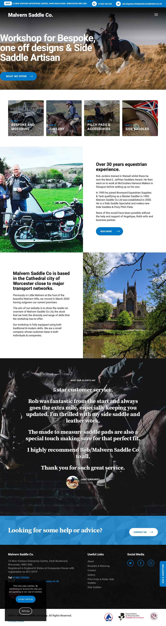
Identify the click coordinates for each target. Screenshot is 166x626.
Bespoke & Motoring (99, 501)
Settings (26, 611)
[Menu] (156, 14)
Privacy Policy (16, 556)
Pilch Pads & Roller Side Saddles (101, 516)
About (91, 496)
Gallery (91, 510)
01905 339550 (20, 513)
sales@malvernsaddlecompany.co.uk (142, 3)
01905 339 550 (105, 3)
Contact (92, 505)
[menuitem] (156, 14)
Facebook (140, 498)
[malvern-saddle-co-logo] (30, 14)
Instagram (151, 498)
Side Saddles (94, 522)
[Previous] (15, 391)
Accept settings (25, 599)
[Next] (150, 391)
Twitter (130, 498)
